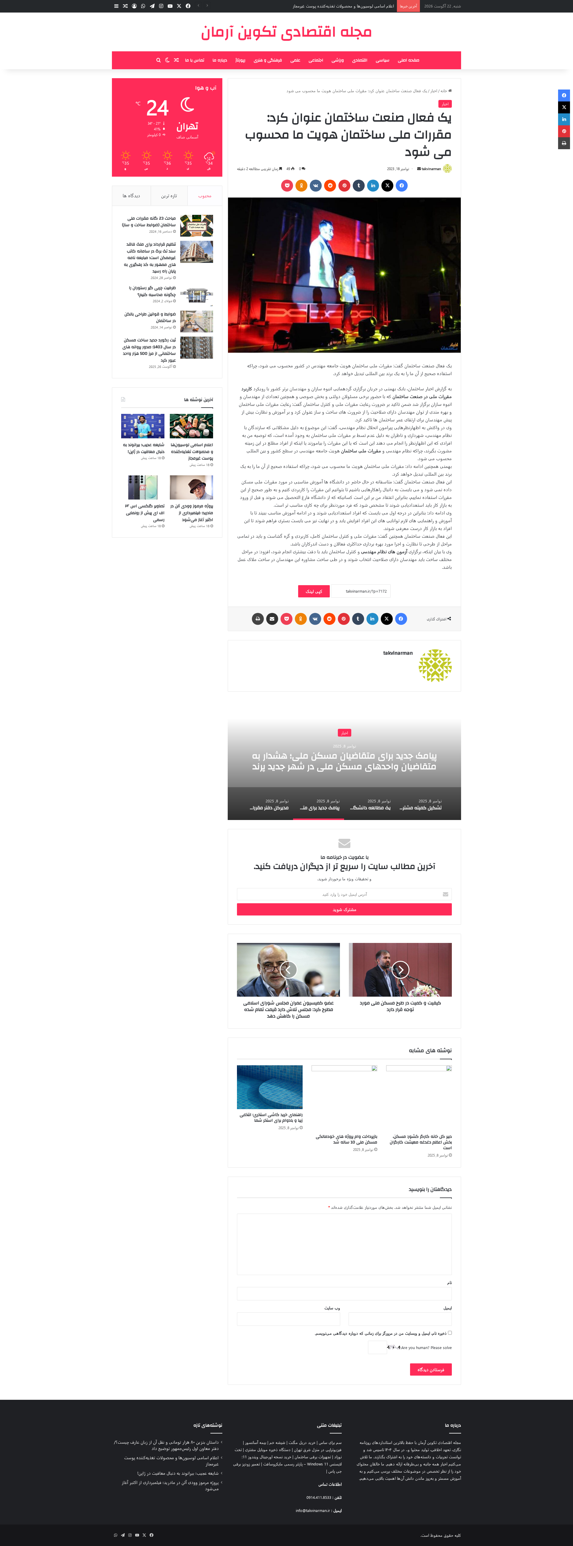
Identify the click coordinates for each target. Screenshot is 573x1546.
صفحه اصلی (408, 60)
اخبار (433, 90)
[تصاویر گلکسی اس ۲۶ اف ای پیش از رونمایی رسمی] (142, 487)
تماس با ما (194, 60)
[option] (231, 760)
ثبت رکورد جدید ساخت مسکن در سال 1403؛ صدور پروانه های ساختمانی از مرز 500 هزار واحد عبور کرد (149, 350)
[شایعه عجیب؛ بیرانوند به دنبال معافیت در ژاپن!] (142, 426)
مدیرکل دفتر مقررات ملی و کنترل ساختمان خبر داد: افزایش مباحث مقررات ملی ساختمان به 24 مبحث (230, 761)
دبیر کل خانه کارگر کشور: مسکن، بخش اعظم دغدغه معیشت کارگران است (421, 1142)
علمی (295, 60)
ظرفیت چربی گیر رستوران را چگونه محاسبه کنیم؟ (152, 291)
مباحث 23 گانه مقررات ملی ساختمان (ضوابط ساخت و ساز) (149, 222)
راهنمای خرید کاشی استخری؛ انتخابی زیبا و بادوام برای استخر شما (271, 1117)
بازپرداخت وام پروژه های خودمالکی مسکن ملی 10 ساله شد (346, 1139)
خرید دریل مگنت (302, 1442)
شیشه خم (277, 1442)
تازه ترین (169, 195)
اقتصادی (359, 60)
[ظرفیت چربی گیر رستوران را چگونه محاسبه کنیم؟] (196, 295)
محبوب (205, 195)
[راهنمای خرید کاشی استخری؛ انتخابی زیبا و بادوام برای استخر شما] (270, 1087)
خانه (444, 90)
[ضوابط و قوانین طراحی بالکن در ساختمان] (196, 322)
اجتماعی (316, 60)
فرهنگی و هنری (268, 60)
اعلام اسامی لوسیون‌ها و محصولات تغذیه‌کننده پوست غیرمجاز (192, 451)
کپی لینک (314, 591)
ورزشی (338, 60)
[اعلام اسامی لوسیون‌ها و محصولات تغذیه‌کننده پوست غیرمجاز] (191, 426)
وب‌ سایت (332, 1307)
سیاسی (382, 60)
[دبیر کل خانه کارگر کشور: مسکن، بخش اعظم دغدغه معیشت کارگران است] (419, 1098)
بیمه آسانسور (255, 1442)
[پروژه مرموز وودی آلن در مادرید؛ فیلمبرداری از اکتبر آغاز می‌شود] (191, 487)
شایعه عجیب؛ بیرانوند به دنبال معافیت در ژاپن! (356, 5)
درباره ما (219, 60)
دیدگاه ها (131, 195)
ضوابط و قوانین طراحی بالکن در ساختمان (150, 317)
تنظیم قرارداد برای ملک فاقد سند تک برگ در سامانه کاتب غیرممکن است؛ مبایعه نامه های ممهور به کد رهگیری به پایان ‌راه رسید (150, 258)
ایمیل (447, 1307)
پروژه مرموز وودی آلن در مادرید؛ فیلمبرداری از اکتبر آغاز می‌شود (191, 512)
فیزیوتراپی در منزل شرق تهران (318, 1449)
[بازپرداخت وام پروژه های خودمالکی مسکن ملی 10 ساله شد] (344, 1098)
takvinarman (431, 168)
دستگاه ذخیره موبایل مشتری (268, 1449)
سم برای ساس (330, 1442)
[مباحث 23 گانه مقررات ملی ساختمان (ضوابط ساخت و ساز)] (196, 226)
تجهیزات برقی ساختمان (313, 1456)
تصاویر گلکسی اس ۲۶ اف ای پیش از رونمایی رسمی (144, 512)
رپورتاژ (240, 60)
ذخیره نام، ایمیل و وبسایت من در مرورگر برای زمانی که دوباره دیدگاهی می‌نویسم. (381, 1333)
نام (449, 1282)
